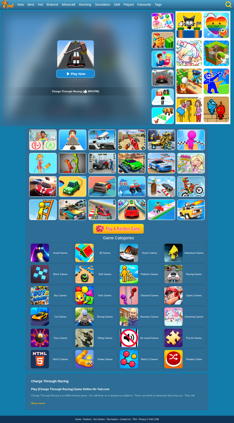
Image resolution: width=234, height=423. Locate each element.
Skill (117, 4)
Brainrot (52, 4)
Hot (40, 4)
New (20, 4)
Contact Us (125, 419)
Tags (158, 4)
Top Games (112, 419)
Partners (87, 419)
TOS (135, 419)
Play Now (78, 74)
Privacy (142, 419)
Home (78, 419)
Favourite (144, 4)
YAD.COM (154, 419)
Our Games (99, 419)
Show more (38, 403)
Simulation (102, 4)
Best (31, 4)
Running (85, 4)
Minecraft (68, 4)
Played (129, 4)
